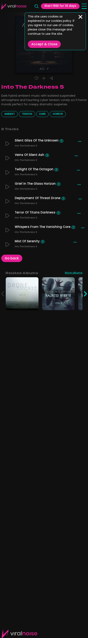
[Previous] (2, 293)
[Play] (7, 143)
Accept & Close (44, 44)
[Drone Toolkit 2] (33, 305)
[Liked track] (36, 78)
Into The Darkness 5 (26, 146)
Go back (12, 258)
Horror (58, 114)
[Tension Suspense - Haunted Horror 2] (69, 305)
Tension (27, 114)
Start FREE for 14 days (60, 6)
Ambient (9, 114)
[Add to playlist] (44, 78)
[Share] (51, 78)
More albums (73, 273)
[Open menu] (84, 6)
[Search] (36, 6)
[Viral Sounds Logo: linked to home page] (13, 6)
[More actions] (80, 141)
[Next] (85, 293)
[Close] (80, 17)
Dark (42, 114)
